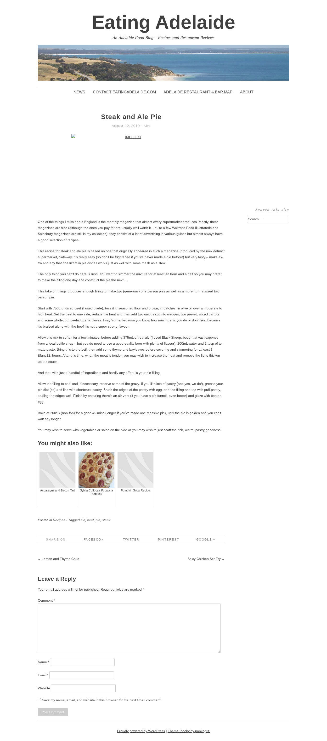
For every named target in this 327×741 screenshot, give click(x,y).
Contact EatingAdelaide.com (124, 92)
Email (43, 675)
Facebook (94, 539)
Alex (147, 126)
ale (83, 520)
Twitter (131, 539)
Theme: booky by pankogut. (189, 731)
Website (44, 688)
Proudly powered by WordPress (141, 731)
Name (43, 662)
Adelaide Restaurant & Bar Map (198, 92)
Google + (205, 539)
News (79, 92)
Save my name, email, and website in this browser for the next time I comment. (101, 700)
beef (90, 520)
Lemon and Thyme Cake (58, 559)
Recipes (59, 520)
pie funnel (159, 396)
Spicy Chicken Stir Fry (206, 559)
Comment (46, 600)
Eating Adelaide (163, 22)
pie (98, 520)
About (247, 92)
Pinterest (168, 539)
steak (106, 520)
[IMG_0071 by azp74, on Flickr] (131, 174)
